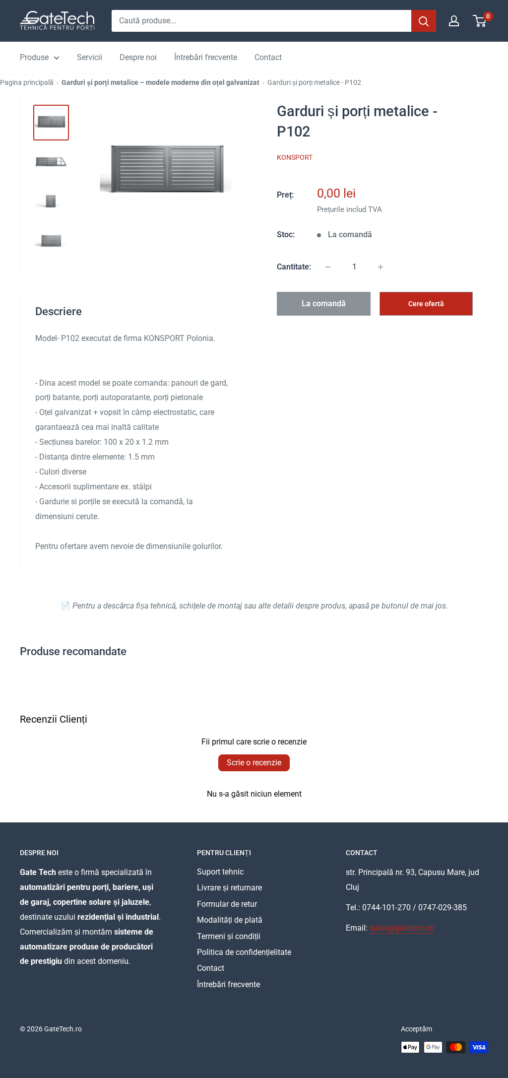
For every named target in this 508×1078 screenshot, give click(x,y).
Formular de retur (227, 904)
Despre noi (138, 57)
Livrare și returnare (229, 887)
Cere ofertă (426, 304)
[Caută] (423, 21)
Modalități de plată (229, 920)
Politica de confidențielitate (244, 952)
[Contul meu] (453, 20)
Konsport (295, 157)
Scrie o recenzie (254, 762)
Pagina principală (27, 82)
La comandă (324, 303)
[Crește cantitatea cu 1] (380, 267)
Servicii (89, 57)
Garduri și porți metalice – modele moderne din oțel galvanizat (160, 82)
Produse (34, 57)
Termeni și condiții (228, 936)
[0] (480, 21)
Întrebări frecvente (205, 57)
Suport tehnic (220, 871)
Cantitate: (294, 266)
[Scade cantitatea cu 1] (328, 267)
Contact (268, 57)
